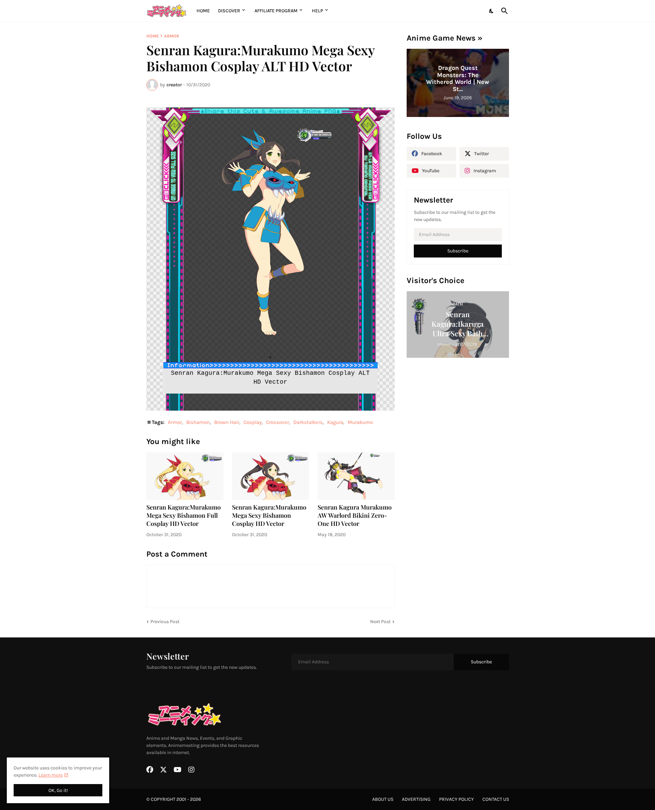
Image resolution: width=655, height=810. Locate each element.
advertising (416, 799)
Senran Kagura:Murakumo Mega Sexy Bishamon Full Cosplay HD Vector (183, 515)
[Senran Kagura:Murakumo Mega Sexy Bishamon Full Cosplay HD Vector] (184, 476)
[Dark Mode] (491, 11)
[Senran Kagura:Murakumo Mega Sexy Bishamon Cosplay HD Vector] (270, 476)
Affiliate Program (275, 11)
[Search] (503, 11)
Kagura (335, 422)
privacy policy (456, 799)
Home (203, 11)
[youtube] (177, 769)
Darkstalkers (308, 422)
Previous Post (164, 621)
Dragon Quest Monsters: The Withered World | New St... (457, 78)
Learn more (51, 775)
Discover (229, 11)
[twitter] (163, 769)
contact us (495, 799)
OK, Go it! (58, 790)
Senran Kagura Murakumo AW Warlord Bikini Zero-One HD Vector (355, 515)
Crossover (277, 422)
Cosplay (253, 422)
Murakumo (360, 422)
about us (382, 799)
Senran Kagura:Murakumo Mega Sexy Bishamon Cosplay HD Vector (269, 515)
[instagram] (191, 769)
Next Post (380, 621)
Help (317, 11)
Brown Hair (226, 422)
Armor (171, 36)
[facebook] (149, 769)
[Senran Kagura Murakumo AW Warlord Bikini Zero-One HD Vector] (356, 476)
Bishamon (198, 422)
